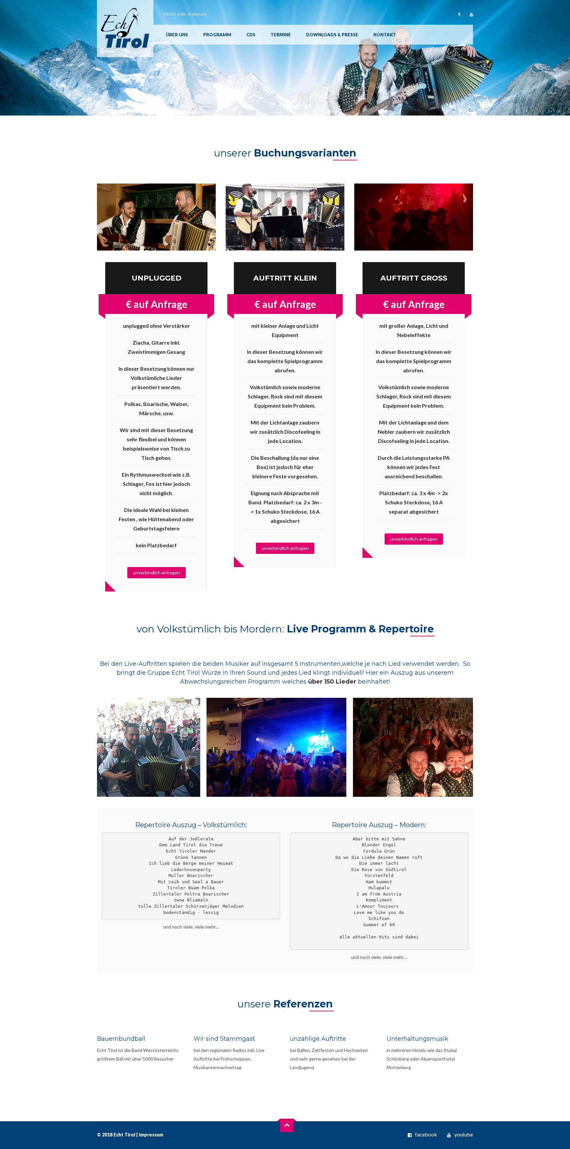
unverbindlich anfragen (156, 572)
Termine (280, 34)
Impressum (151, 1134)
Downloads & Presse (332, 34)
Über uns (177, 34)
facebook (426, 1134)
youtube (463, 1134)
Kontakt (384, 34)
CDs (250, 34)
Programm (217, 34)
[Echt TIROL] (125, 28)
